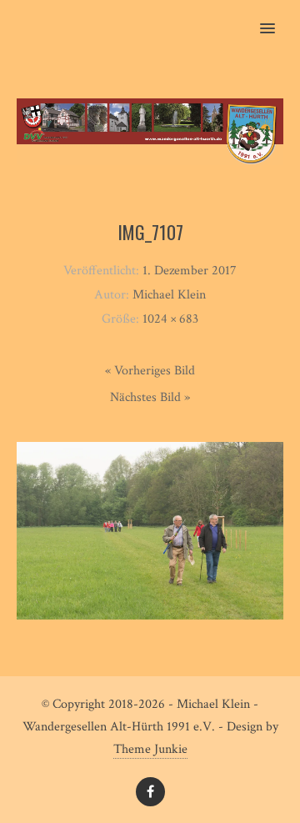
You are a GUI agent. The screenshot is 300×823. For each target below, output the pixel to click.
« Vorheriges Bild (150, 370)
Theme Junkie (150, 749)
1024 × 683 (170, 319)
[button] (277, 17)
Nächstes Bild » (150, 397)
